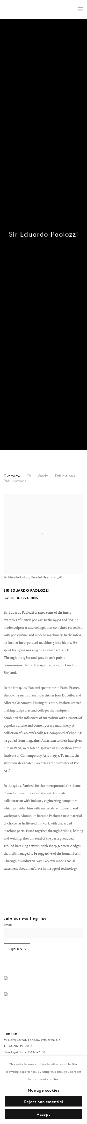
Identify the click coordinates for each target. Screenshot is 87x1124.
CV (29, 476)
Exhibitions (65, 476)
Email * (43, 925)
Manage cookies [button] (43, 1090)
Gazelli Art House (35, 9)
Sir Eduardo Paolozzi (43, 234)
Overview (12, 476)
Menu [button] (79, 9)
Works (43, 476)
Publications (15, 481)
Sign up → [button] (16, 948)
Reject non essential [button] (43, 1101)
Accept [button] (43, 1114)
